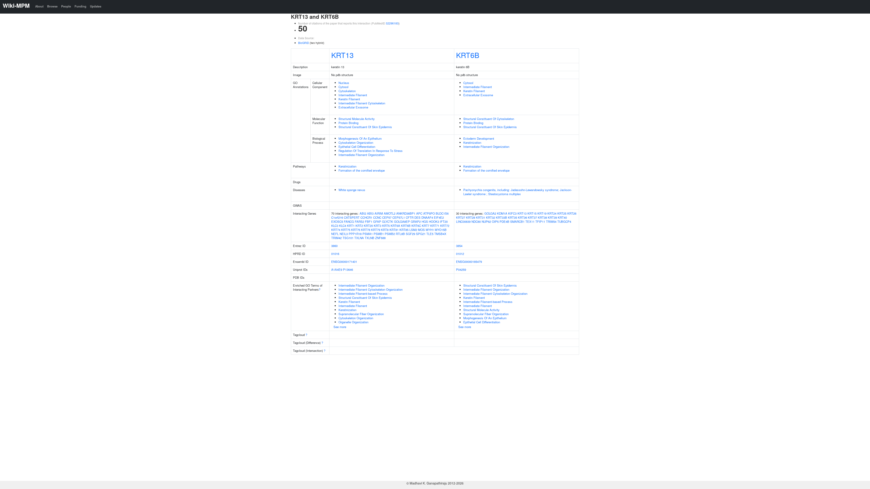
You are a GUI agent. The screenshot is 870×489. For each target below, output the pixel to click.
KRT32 (490, 217)
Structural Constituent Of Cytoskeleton (488, 119)
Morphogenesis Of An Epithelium (360, 138)
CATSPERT (352, 217)
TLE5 (429, 234)
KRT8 (385, 230)
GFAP (377, 221)
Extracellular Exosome (353, 107)
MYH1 (430, 230)
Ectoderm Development (478, 138)
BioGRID (303, 43)
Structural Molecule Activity (356, 119)
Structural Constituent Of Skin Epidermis (365, 127)
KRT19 (541, 213)
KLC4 (342, 225)
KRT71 (434, 225)
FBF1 (368, 221)
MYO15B (441, 230)
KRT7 (425, 225)
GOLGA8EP (402, 221)
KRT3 (377, 225)
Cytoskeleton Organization (355, 142)
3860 (334, 246)
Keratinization (472, 142)
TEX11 (529, 221)
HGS (425, 221)
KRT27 (460, 217)
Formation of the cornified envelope (361, 170)
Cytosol (343, 87)
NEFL (335, 234)
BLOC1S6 (442, 213)
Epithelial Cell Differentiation (356, 146)
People (66, 6)
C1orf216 (337, 217)
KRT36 (522, 217)
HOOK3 (434, 221)
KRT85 (403, 230)
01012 (460, 254)
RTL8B (400, 234)
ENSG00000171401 (344, 261)
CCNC (377, 217)
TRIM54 (551, 221)
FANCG (349, 221)
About (39, 6)
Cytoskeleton (347, 91)
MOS (421, 230)
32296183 (392, 23)
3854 (459, 246)
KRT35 (512, 217)
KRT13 (342, 55)
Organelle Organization (353, 322)
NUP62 (486, 221)
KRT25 (561, 213)
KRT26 (571, 213)
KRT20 (368, 225)
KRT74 (335, 230)
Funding (80, 6)
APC (419, 213)
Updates (95, 6)
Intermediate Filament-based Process (363, 293)
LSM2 (413, 230)
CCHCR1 (366, 217)
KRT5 (386, 225)
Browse (52, 6)
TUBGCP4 (564, 221)
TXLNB (369, 238)
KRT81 (394, 230)
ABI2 (363, 213)
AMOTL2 (389, 213)
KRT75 (345, 230)
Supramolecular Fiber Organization (361, 314)
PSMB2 (390, 234)
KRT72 (444, 225)
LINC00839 (463, 221)
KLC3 (334, 225)
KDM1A (502, 213)
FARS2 (359, 221)
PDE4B (504, 221)
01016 (335, 254)
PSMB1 (379, 234)
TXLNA (359, 238)
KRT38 (542, 217)
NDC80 (476, 221)
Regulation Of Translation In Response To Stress (370, 151)
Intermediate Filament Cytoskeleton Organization (370, 289)
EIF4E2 (439, 217)
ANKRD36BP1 (405, 213)
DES (417, 217)
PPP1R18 (355, 234)
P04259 (461, 269)
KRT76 (355, 230)
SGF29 (410, 234)
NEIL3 (344, 234)
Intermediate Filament (352, 95)
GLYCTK (387, 221)
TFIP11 (540, 221)
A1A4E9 (336, 269)
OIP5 (495, 221)
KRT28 (470, 217)
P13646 (348, 269)
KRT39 (552, 217)
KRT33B (501, 217)
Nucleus (343, 83)
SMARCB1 (517, 221)
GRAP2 (416, 221)
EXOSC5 (337, 221)
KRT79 (375, 230)
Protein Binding (348, 123)
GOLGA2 (490, 213)
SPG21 (420, 234)
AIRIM (379, 213)
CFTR (409, 217)
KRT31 (480, 217)
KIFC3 (512, 213)
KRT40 (562, 217)
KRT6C (416, 225)
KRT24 (551, 213)
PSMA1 (367, 234)
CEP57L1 (398, 217)
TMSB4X (440, 234)
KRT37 (532, 217)
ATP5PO (429, 213)
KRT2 (359, 225)
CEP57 (387, 217)
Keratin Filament (349, 99)
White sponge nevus (351, 190)
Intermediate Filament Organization (361, 155)
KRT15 (531, 213)
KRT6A (395, 225)
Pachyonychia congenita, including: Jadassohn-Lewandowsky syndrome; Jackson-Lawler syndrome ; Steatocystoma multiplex (517, 192)
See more (340, 327)
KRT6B (467, 55)
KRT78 (365, 230)
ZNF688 (380, 238)
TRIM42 (336, 238)
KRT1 (351, 225)
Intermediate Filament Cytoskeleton (361, 103)
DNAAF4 (427, 217)
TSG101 (348, 238)
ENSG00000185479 (469, 261)
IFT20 (444, 221)
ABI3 (370, 213)
